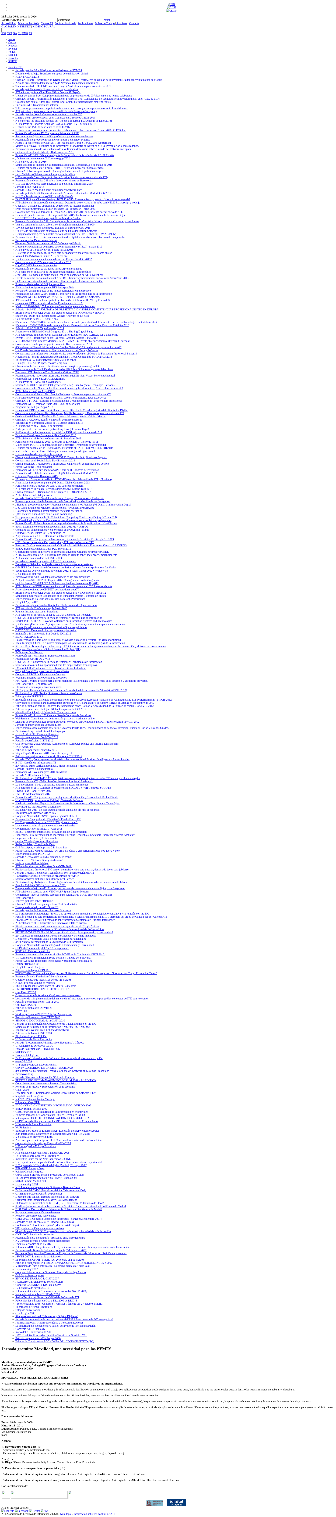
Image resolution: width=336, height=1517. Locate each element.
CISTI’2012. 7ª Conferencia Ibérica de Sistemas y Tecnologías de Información (58, 661)
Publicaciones (85, 23)
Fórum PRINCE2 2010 (28, 963)
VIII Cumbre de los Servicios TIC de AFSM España (44, 196)
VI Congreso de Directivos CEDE (34, 1045)
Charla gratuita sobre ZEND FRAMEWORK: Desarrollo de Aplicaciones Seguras (61, 457)
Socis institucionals (65, 23)
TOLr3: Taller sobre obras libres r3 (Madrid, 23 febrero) (46, 985)
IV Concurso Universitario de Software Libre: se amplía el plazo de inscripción (59, 1058)
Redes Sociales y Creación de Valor (35, 844)
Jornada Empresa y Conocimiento (34, 768)
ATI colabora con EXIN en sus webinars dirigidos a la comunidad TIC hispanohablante (63, 586)
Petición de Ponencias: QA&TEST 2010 (37, 1017)
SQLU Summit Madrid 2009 (31, 1108)
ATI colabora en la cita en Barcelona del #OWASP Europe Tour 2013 (53, 488)
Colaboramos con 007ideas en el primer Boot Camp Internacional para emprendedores (63, 101)
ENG (25, 33)
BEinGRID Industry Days (29, 1168)
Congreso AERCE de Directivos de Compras (40, 674)
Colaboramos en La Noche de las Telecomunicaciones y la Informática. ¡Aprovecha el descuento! (69, 388)
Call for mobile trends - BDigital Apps (36, 318)
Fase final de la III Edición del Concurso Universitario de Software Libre (55, 1092)
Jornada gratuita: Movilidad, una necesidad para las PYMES (48, 70)
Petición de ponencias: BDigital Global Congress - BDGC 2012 (50, 709)
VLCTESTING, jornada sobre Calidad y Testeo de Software (49, 800)
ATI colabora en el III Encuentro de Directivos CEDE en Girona (51, 922)
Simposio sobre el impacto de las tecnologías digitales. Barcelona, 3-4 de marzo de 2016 (64, 164)
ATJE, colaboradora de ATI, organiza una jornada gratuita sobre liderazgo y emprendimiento (66, 554)
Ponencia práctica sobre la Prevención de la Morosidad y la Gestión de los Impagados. (62, 501)
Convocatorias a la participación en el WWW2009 (43, 1143)
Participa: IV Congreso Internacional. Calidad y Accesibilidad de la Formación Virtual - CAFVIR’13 (71, 545)
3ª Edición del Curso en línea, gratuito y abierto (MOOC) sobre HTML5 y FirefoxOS (62, 300)
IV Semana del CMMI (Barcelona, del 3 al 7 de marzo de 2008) (50, 1190)
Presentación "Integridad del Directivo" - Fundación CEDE (48, 819)
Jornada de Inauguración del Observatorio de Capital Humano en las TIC (55, 1023)
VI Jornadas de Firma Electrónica (33, 1039)
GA (15, 33)
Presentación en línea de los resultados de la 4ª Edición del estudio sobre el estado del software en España (73, 149)
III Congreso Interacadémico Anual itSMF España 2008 (46, 1177)
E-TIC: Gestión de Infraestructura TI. (36, 762)
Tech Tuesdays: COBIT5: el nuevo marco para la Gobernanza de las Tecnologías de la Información (70, 642)
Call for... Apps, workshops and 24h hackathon (41, 847)
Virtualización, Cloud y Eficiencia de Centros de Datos (45, 712)
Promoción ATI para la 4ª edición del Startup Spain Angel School (51, 627)
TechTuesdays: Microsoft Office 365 (35, 812)
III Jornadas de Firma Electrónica (33, 1306)
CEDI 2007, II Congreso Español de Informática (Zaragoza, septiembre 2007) (58, 1218)
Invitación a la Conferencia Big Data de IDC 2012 (43, 633)
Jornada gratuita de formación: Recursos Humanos (43, 910)
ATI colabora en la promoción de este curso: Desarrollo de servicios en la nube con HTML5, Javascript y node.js (77, 202)
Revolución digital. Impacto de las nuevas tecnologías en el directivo (53, 290)
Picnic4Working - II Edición (31, 1036)
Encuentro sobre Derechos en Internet (36, 240)
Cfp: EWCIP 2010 (25, 992)
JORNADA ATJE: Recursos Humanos (36, 734)
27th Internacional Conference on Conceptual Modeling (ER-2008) (52, 1133)
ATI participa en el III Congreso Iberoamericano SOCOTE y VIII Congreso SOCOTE (63, 787)
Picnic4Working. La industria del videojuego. (40, 731)
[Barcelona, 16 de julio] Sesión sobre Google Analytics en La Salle (52, 315)
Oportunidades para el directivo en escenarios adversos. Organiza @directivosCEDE (62, 551)
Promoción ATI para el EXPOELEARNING (40, 378)
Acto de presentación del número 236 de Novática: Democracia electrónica (56, 82)
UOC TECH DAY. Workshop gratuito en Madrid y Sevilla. (48, 218)
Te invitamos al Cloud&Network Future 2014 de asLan (45, 359)
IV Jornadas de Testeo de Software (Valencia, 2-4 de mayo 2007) (51, 1250)
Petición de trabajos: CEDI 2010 (33, 970)
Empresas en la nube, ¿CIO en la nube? (37, 838)
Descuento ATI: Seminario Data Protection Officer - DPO (47, 372)
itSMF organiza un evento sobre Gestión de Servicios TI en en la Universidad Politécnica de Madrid (70, 1206)
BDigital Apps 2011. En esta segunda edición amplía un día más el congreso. (57, 809)
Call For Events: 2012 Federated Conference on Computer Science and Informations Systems (66, 743)
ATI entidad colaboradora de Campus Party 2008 (42, 1152)
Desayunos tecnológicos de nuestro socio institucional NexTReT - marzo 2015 (58, 246)
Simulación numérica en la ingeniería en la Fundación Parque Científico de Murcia (60, 595)
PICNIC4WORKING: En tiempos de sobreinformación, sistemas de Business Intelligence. (65, 919)
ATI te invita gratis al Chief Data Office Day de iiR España (47, 92)
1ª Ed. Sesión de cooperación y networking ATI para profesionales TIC (54, 542)
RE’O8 (19, 1149)
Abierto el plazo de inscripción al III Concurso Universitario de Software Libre (58, 1140)
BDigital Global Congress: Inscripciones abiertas (42, 671)
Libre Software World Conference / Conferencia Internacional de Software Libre (59, 929)
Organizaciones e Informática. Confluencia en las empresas (47, 995)
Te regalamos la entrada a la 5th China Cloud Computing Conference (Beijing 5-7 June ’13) (66, 517)
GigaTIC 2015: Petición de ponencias (36, 265)
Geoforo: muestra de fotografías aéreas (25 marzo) (43, 979)
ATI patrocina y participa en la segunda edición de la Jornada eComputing (56, 111)
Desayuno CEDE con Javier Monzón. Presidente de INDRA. (49, 303)
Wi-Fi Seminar (23, 1127)
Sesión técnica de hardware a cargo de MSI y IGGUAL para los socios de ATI (58, 432)
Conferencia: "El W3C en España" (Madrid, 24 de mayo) (47, 1225)
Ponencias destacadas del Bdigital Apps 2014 (40, 284)
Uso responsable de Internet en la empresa (38, 454)
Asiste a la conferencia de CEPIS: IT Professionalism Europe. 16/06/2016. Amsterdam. (63, 142)
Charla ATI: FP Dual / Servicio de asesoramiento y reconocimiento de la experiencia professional (68, 400)
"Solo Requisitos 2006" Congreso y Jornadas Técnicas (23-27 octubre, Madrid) (59, 1303)
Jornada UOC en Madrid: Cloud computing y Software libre (48, 189)
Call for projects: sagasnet (29, 1275)
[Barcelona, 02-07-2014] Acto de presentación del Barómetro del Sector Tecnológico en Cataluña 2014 (72, 325)
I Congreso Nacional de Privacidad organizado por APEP (47, 875)
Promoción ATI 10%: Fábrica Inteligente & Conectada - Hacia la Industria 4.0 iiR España (64, 155)
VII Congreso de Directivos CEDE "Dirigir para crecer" (46, 822)
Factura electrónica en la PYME (33, 1243)
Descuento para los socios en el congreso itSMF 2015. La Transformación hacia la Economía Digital (70, 215)
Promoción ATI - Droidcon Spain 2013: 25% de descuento (47, 403)
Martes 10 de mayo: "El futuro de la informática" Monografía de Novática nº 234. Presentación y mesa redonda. (77, 145)
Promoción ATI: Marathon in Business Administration (45, 655)
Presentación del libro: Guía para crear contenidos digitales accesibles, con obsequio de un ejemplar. (70, 237)
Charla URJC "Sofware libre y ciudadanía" (39, 860)
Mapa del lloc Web (28, 23)
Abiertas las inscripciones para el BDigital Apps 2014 (44, 287)
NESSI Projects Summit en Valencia (35, 982)
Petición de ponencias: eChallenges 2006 (38, 1338)
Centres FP (47, 23)
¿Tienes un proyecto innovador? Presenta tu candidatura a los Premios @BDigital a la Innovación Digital (73, 504)
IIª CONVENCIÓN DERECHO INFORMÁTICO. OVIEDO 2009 (53, 1105)
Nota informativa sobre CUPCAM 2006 (37, 1294)
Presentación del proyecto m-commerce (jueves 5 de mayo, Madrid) (52, 139)
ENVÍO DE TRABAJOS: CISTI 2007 (37, 1278)
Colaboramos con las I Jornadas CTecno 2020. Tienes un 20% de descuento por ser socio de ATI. (69, 211)
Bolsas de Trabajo (105, 23)
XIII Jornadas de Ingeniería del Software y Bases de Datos (47, 1187)
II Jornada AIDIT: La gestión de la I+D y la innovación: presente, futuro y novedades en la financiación (72, 1247)
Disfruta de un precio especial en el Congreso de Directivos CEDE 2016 (55, 117)
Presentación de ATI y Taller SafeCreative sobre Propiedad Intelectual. (54, 781)
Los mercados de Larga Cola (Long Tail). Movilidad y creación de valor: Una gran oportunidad (68, 639)
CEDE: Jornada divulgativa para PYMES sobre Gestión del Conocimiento (56, 1121)
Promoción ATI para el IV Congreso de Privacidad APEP (47, 133)
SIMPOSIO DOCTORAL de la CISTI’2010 (40, 1020)
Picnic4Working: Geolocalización (33, 466)
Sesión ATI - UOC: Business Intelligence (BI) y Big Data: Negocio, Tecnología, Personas (64, 384)
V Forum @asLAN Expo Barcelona (35, 1146)
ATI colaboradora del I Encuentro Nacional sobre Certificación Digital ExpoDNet (60, 397)
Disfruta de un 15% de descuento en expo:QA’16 (42, 126)
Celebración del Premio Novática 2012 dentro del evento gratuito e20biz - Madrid (60, 416)
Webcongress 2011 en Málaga (31, 863)
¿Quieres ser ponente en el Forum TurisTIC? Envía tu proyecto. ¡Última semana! (59, 167)
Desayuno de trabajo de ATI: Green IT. (36, 907)
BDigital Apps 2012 (26, 602)
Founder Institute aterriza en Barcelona (36, 611)
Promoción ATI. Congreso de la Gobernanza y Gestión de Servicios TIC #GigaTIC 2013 (64, 539)
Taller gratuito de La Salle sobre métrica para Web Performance (50, 598)
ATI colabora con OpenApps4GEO (35, 391)
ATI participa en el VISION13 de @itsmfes (39, 425)
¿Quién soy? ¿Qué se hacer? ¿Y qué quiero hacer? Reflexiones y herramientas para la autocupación (70, 624)
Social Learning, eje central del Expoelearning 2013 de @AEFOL (52, 526)
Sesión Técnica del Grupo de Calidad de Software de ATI (47, 1297)
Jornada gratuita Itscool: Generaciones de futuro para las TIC (48, 114)
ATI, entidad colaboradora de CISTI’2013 (38, 558)
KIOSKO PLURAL (44, 26)
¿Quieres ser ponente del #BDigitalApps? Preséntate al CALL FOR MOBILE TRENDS (64, 447)
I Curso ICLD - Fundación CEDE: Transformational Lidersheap (50, 668)
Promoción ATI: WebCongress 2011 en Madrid (41, 771)
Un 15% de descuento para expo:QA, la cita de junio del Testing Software (56, 230)
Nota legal (65, 1513)
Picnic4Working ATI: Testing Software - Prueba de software (48, 693)
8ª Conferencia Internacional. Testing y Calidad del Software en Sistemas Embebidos (62, 1070)
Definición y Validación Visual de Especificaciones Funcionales (50, 938)
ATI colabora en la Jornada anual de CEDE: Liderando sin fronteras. (53, 614)
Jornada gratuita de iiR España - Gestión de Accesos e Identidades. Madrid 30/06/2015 (63, 193)
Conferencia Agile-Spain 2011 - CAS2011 (38, 828)
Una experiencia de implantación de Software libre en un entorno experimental (58, 1162)
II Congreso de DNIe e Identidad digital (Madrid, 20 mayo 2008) (51, 1165)
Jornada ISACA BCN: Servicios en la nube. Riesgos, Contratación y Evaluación (59, 498)
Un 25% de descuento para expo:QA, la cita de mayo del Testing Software (56, 350)
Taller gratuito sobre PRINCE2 (32, 853)
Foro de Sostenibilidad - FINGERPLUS (37, 1048)
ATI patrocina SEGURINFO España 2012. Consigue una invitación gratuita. (57, 580)
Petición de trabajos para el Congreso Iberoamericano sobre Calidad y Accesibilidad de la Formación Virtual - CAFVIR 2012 (84, 705)
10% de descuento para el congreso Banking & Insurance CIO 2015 (52, 227)
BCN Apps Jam (24, 746)
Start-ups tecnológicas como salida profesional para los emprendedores (54, 136)
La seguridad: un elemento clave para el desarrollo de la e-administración (55, 1325)
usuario (20, 19)
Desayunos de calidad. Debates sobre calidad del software (47, 1196)
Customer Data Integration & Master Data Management (46, 1199)
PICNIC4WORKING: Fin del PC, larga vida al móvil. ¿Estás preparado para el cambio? (64, 932)
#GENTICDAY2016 (27, 76)
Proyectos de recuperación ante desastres (37, 1212)
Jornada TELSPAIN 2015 (29, 186)
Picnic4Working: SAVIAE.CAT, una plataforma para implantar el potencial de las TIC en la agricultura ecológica (77, 778)
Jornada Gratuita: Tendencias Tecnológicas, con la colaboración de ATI (54, 872)
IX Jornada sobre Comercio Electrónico (37, 1155)
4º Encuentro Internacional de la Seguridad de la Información (49, 941)
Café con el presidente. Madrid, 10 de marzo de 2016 (44, 152)
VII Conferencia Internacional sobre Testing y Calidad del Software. (53, 957)
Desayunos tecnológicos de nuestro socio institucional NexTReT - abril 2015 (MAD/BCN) (65, 233)
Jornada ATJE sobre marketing (32, 775)
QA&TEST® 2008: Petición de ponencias (38, 1193)
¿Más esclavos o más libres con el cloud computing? (44, 513)
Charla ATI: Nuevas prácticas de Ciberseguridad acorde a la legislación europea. (59, 171)
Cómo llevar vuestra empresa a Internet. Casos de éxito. (46, 1083)
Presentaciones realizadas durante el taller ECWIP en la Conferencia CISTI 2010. (60, 954)
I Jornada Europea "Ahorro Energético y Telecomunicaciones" (50, 1322)
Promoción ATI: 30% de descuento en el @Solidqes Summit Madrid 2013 (56, 473)
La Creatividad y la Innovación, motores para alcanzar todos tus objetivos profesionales (63, 520)
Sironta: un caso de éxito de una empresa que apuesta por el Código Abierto (57, 926)
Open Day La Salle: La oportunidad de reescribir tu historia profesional (54, 205)
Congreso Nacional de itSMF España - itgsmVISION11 (46, 816)
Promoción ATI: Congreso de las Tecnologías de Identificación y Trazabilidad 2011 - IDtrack (66, 797)
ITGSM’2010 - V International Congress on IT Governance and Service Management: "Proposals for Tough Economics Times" (86, 973)
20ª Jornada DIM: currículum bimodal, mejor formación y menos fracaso (55, 765)
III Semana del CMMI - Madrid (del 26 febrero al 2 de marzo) (49, 1259)
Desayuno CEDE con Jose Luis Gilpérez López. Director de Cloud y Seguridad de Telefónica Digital (71, 410)
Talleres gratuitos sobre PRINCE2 (34, 900)
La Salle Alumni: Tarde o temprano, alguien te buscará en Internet (51, 784)
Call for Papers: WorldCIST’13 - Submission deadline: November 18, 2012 (57, 583)
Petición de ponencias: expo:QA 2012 (36, 749)
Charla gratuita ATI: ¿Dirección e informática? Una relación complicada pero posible (62, 463)
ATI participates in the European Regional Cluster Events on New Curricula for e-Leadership (66, 334)
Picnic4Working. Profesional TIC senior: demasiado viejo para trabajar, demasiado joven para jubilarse (71, 869)
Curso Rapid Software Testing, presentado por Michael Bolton (49, 1174)
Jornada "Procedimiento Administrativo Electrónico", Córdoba (49, 1042)
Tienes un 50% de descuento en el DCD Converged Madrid (48, 243)
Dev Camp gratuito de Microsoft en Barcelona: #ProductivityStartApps (54, 507)
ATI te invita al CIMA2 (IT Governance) (38, 381)
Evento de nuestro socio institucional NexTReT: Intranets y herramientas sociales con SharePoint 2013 (71, 278)
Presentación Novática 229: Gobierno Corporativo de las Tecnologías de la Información (63, 293)
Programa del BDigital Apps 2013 (34, 407)
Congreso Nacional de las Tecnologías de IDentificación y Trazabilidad (54, 945)
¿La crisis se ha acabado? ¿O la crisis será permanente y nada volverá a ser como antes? (63, 252)
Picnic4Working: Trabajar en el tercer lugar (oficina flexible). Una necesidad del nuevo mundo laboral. (71, 882)
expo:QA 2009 (23, 1061)
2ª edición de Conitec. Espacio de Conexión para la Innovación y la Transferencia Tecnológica (67, 803)
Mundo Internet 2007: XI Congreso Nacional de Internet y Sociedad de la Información (63, 1231)
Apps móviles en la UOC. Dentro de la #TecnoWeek (44, 536)
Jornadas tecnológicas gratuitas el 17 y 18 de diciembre (45, 561)
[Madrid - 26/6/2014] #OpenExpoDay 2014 (39, 328)
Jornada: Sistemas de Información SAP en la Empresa (45, 1077)
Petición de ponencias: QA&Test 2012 (36, 737)
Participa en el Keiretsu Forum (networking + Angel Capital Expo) (52, 429)
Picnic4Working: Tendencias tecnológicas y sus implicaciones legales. (53, 960)
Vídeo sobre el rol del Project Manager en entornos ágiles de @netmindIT (56, 451)
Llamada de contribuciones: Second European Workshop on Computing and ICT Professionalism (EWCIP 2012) (77, 721)
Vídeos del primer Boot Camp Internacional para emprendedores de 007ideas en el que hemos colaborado (73, 95)
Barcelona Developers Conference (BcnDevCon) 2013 (45, 435)
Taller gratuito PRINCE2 (29, 696)
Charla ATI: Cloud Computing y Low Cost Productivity (46, 904)
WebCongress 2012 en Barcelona (33, 683)
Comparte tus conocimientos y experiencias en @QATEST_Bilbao (52, 529)
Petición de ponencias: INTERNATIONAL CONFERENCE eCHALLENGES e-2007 (63, 1262)
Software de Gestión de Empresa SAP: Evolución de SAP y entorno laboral (57, 1130)
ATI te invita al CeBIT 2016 (31, 161)
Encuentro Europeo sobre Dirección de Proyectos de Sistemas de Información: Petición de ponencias (71, 1253)
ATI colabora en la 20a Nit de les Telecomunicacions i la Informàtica (53, 271)
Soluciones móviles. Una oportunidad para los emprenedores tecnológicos (56, 665)
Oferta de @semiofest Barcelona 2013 (36, 476)
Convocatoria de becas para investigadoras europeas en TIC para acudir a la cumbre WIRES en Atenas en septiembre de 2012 (84, 702)
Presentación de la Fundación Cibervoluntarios (41, 976)
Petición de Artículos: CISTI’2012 (34, 740)
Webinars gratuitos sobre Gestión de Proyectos (41, 677)
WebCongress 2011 (26, 897)
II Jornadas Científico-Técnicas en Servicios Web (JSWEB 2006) (51, 1291)
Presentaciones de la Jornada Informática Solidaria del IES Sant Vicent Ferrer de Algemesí (65, 375)
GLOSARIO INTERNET (16, 26)
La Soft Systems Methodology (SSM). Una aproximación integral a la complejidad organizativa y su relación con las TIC (82, 913)
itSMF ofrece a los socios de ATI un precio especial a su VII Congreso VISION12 (60, 592)
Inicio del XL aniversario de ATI (33, 1331)
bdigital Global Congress (29, 1096)
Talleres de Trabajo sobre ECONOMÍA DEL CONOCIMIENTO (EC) (54, 1341)
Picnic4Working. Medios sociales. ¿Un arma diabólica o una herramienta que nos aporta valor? (67, 850)
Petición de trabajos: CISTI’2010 (33, 1033)
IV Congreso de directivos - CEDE (34, 1287)
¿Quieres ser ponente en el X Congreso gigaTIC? (42, 158)
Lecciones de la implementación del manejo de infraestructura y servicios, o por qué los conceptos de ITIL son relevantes (82, 998)
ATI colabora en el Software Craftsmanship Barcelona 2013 (48, 438)
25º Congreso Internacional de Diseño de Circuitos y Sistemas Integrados (55, 935)
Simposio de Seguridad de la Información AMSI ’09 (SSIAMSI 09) (52, 1026)
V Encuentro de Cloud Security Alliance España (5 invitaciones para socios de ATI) (61, 177)
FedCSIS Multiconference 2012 (33, 793)
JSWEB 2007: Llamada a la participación (38, 1256)
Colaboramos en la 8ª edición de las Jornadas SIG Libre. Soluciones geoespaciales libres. (64, 369)
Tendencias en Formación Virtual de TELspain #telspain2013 (49, 422)
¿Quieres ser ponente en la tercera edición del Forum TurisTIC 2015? (53, 259)
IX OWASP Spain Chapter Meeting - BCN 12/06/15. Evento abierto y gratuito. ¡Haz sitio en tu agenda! (72, 199)
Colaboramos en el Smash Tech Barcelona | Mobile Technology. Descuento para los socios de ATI (69, 413)
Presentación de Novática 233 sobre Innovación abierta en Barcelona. (53, 180)
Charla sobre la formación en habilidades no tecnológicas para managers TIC (57, 366)
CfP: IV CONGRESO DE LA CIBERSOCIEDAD (44, 1067)
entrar (107, 19)
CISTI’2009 (22, 1089)
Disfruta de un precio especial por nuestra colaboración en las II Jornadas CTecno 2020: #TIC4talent (70, 130)
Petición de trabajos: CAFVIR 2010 (35, 1007)
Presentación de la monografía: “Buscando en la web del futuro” (50, 1237)
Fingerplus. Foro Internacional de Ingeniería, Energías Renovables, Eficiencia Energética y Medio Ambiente (75, 834)
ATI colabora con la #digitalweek (33, 495)
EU (20, 33)
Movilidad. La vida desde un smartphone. (38, 806)
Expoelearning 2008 (26, 1184)
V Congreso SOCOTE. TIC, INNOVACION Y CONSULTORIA (52, 1118)
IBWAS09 (21, 1011)
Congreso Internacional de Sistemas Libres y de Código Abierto (50, 1272)
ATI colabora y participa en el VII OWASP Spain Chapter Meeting (52, 891)
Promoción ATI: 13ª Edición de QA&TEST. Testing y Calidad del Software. (57, 296)
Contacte (134, 23)
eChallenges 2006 (25, 1313)
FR (30, 33)
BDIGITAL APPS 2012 (28, 636)
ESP (3, 33)
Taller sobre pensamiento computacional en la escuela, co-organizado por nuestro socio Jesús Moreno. (71, 108)
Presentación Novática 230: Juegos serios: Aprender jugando (48, 268)
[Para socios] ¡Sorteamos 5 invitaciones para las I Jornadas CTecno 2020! (55, 208)
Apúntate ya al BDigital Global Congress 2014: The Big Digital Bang (54, 331)
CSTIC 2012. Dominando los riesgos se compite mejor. (45, 630)
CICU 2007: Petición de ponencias (34, 1234)
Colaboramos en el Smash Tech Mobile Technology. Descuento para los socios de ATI (63, 394)
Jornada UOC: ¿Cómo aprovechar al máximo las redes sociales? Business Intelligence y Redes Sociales (72, 759)
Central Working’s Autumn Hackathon (36, 841)
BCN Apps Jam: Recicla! (29, 652)
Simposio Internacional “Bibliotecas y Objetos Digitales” (46, 1316)
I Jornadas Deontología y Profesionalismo (38, 687)
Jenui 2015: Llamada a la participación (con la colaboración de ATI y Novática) (59, 274)
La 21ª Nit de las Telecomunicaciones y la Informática (45, 174)
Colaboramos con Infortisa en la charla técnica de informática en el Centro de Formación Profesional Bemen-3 (76, 353)
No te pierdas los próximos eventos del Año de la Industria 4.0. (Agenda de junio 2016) (63, 120)
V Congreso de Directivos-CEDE (34, 1136)
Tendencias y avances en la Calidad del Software (42, 1029)
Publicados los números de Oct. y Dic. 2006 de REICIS (46, 1300)
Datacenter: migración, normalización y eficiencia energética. (49, 510)
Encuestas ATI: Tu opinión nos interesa (36, 104)
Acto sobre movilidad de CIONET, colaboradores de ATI (47, 589)
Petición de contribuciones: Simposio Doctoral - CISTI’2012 (48, 756)
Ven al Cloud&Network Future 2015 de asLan (41, 255)
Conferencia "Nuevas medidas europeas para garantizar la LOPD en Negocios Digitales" (64, 894)
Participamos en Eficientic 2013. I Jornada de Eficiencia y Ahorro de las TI (56, 441)
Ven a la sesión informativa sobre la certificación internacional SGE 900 (54, 224)
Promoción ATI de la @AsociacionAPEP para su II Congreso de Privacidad (57, 469)
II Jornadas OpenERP (27, 1102)
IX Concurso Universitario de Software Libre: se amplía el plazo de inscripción (59, 281)
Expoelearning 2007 (26, 1269)
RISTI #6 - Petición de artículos (32, 951)
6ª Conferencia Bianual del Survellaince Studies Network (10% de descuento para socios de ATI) (68, 347)
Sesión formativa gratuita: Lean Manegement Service (44, 878)
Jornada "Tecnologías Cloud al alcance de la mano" (43, 856)
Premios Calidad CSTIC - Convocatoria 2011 (40, 885)
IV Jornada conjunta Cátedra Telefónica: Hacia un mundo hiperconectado (56, 605)
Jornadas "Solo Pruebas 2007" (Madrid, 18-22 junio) (44, 1221)
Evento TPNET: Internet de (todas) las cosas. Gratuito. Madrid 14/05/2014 (56, 337)
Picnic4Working (24, 1074)
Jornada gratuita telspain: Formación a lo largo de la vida (46, 89)
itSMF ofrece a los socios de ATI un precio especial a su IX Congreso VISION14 (60, 312)
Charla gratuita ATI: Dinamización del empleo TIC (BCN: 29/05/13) (53, 491)
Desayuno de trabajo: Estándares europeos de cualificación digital (51, 73)
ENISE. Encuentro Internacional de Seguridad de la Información (51, 831)
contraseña (64, 19)
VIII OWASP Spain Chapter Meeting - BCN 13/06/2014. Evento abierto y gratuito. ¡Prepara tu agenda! (72, 340)
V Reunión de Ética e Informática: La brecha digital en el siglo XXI (52, 1265)
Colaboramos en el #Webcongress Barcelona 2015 (43, 262)
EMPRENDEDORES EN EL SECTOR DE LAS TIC (45, 989)
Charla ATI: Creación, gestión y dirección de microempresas (48, 419)
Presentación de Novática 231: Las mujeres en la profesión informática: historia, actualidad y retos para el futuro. (77, 221)
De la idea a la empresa (28, 573)
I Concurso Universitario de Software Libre (39, 1281)
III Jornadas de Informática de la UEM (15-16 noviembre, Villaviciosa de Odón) (59, 1203)
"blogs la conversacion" (28, 1309)
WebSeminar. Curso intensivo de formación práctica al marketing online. (55, 718)
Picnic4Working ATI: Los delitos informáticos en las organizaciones (52, 576)
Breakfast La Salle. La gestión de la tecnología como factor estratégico (54, 564)
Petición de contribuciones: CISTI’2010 (37, 1001)
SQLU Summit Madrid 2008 (31, 1180)
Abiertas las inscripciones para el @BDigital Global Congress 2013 (52, 482)
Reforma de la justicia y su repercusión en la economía (45, 1086)
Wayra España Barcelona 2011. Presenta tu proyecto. (44, 753)
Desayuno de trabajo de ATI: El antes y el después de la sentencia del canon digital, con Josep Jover (70, 888)
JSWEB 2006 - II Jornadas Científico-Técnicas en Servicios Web (51, 1335)
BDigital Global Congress (29, 967)
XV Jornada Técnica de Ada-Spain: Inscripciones (42, 1240)
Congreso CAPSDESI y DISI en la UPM (38, 1284)
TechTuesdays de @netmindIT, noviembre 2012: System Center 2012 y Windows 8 (61, 570)
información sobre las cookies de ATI (94, 1513)
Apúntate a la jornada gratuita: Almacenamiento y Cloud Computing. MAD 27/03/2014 (63, 356)
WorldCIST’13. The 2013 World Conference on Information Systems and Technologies (63, 620)
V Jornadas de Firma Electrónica (33, 1124)
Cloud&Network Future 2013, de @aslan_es (40, 532)
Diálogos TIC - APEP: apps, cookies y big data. (41, 362)
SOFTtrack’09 (23, 1051)
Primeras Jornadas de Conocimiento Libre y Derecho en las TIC (50, 1114)
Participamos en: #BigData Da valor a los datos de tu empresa (49, 485)
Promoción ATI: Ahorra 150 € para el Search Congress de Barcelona (53, 715)
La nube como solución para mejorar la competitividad (45, 825)
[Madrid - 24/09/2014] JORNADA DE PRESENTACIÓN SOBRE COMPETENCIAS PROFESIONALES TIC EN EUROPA (87, 309)
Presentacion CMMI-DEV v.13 (32, 658)
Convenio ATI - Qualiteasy (30, 1328)
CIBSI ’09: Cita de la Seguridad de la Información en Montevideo (51, 1111)
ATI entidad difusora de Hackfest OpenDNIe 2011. (43, 866)
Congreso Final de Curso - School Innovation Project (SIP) (47, 649)
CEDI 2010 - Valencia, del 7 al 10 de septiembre (42, 948)
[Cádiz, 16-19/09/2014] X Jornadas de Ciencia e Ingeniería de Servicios (55, 306)
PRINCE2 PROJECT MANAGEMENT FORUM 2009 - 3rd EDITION (55, 1080)
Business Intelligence (27, 1055)
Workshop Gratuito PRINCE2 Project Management (43, 1014)
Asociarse (121, 23)
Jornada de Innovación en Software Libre (38, 724)
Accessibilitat (8, 23)
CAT (9, 33)
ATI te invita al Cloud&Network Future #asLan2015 (44, 249)
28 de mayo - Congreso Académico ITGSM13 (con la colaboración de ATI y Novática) (63, 479)
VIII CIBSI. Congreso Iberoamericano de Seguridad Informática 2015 (54, 183)
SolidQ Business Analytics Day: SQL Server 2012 (43, 548)
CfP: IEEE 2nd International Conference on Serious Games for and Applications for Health (65, 567)
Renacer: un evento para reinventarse (35, 1215)
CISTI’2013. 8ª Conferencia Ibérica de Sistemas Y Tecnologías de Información (58, 617)
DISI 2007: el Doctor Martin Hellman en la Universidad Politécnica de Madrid (58, 1209)
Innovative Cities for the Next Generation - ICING (43, 1158)
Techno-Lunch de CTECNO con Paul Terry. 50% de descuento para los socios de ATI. (63, 86)
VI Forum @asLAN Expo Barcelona (36, 1064)
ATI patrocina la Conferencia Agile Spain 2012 (41, 608)
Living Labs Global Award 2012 (33, 790)
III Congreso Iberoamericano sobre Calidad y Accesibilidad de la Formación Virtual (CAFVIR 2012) (71, 690)
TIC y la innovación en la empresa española (39, 1228)
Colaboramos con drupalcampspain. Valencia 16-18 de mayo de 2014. (54, 344)
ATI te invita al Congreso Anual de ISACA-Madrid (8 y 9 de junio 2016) (55, 123)
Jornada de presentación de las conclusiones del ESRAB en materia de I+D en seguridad (64, 1319)
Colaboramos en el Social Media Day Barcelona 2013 (45, 460)
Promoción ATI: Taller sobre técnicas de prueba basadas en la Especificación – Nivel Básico (66, 523)
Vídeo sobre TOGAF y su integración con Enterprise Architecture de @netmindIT (60, 444)
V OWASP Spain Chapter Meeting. (35, 1099)
